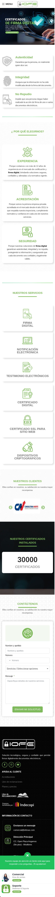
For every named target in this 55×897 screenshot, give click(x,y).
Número (8, 655)
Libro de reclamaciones (12, 782)
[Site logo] (27, 4)
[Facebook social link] (4, 764)
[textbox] (26, 669)
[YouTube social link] (18, 764)
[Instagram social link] (11, 764)
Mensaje (9, 676)
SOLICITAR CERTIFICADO (12, 32)
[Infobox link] (27, 63)
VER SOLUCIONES (26, 32)
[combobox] (8, 660)
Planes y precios (9, 786)
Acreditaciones (8, 777)
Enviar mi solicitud (27, 709)
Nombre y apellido (13, 645)
